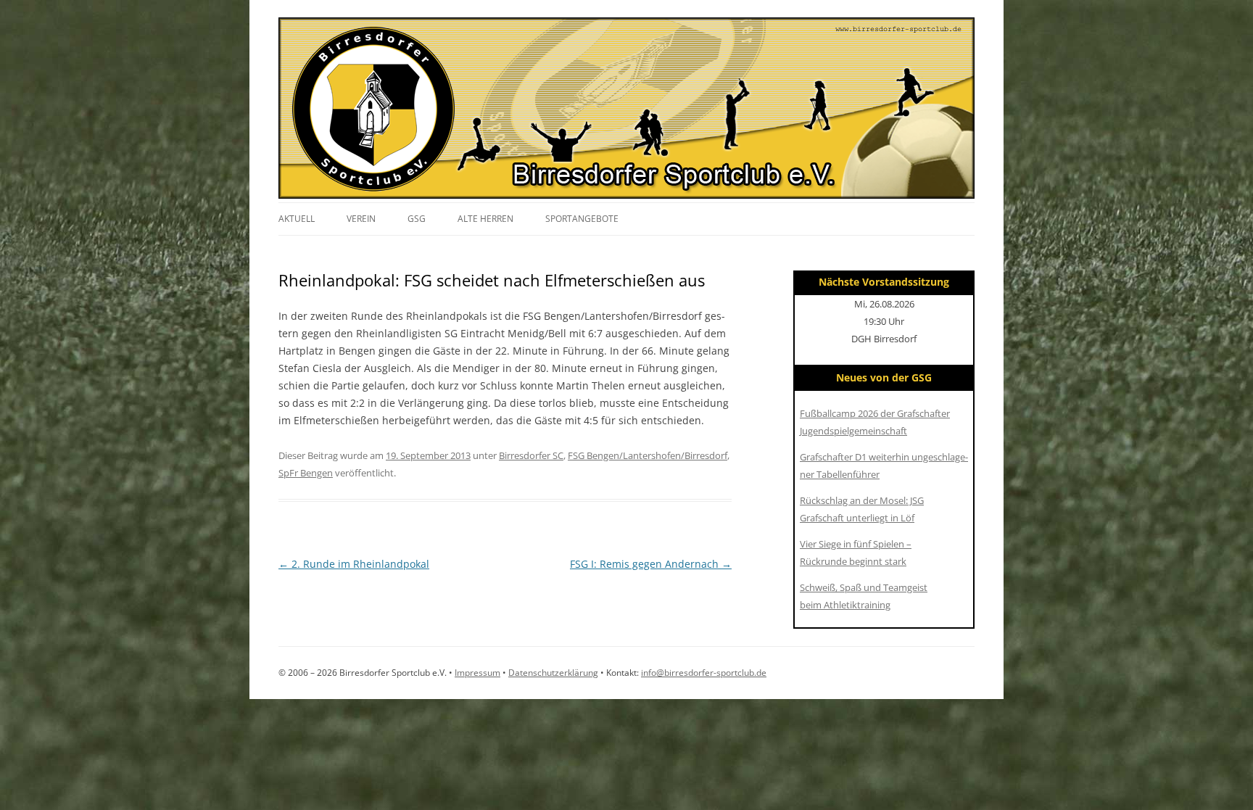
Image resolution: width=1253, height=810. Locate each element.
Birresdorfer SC (531, 455)
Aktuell (296, 218)
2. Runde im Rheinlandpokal (353, 564)
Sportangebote (582, 218)
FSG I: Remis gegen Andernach (651, 564)
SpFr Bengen (305, 472)
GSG (417, 218)
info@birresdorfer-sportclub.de (703, 672)
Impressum (477, 672)
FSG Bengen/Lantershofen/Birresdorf (647, 455)
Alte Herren (485, 218)
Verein (361, 218)
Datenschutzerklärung (553, 672)
